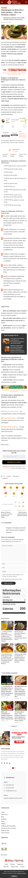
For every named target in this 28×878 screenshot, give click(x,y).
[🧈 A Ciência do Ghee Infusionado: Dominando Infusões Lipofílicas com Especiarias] (7, 625)
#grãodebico (22, 135)
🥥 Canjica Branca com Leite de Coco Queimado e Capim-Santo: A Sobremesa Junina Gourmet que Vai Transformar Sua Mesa (21, 691)
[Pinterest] (23, 502)
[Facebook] (15, 502)
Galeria (3, 823)
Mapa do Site (5, 830)
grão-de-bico (16, 476)
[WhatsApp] (15, 506)
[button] (25, 121)
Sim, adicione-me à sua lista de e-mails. (12, 579)
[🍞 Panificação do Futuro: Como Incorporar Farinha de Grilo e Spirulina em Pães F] (21, 705)
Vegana (5, 134)
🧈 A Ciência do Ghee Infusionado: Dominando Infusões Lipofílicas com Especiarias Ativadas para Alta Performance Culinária (6, 636)
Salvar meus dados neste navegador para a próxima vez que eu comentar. (13, 575)
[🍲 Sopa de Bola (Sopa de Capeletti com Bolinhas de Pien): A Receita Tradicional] (21, 648)
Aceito (14, 876)
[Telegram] (19, 506)
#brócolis (21, 133)
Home (3, 812)
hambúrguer (5, 478)
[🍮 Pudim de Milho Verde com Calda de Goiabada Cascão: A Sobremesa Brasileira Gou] (14, 349)
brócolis (9, 476)
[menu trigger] (2, 2)
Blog (2, 817)
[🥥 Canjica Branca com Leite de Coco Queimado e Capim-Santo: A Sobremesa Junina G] (21, 680)
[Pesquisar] (26, 2)
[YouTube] (9, 763)
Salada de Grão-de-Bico (10, 411)
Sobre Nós (4, 814)
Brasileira (14, 135)
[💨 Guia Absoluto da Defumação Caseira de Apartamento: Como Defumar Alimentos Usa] (7, 680)
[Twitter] (19, 502)
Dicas (4, 683)
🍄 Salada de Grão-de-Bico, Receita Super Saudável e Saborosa (16, 530)
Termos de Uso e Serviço (8, 828)
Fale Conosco (5, 833)
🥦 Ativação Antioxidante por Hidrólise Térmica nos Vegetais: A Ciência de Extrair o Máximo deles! (7, 715)
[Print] (2, 126)
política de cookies (21, 873)
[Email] (23, 506)
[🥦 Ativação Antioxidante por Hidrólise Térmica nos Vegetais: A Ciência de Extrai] (7, 705)
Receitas (4, 7)
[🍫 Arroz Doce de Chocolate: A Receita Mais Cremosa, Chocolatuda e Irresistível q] (21, 625)
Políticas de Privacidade (8, 826)
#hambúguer (22, 136)
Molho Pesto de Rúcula (10, 427)
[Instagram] (7, 763)
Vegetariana (5, 136)
